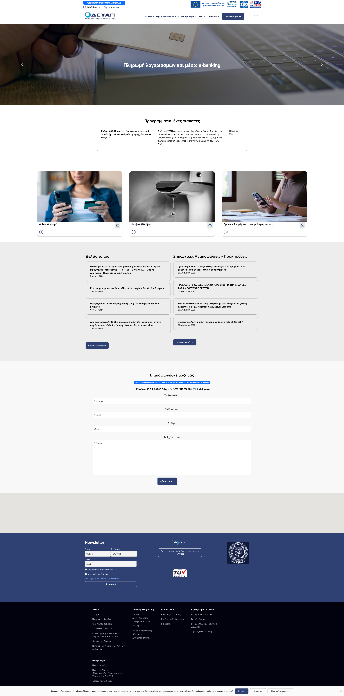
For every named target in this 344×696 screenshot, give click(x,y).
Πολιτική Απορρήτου (280, 691)
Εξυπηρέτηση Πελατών (202, 614)
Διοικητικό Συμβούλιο (102, 628)
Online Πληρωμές (233, 16)
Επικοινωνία (214, 16)
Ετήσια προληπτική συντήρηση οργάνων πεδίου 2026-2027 (210, 321)
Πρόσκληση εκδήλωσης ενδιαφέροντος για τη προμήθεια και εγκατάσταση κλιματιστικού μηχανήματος (212, 268)
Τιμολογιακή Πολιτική (201, 631)
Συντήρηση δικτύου (141, 621)
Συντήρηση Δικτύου (141, 637)
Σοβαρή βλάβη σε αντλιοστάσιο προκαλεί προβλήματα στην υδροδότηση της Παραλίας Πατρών (126, 134)
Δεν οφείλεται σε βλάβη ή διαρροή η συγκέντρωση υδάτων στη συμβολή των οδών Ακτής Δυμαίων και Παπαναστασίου (125, 323)
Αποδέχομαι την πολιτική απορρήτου (102, 578)
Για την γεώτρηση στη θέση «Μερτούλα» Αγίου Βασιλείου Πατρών (127, 288)
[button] (22, 64)
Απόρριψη (258, 691)
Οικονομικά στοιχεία (102, 623)
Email (87, 559)
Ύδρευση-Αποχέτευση (166, 16)
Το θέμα (172, 423)
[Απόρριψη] (340, 691)
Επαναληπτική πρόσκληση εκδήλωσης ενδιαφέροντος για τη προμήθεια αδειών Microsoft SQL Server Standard (212, 305)
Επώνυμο (115, 549)
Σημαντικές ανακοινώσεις (100, 569)
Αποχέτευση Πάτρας (142, 630)
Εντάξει (241, 691)
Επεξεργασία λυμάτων (172, 619)
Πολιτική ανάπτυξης (101, 619)
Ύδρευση (136, 614)
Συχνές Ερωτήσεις (200, 619)
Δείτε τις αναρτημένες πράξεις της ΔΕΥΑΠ (180, 552)
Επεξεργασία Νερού (102, 680)
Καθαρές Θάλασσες (171, 614)
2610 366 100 (113, 7)
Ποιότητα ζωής (99, 665)
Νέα (201, 16)
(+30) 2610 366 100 (182, 389)
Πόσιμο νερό (187, 16)
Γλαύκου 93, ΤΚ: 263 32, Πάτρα (152, 389)
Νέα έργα (137, 634)
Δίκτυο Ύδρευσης (140, 617)
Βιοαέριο (165, 623)
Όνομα (88, 549)
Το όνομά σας (172, 395)
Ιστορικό (96, 614)
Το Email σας (172, 409)
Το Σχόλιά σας (172, 437)
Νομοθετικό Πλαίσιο (101, 641)
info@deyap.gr (94, 7)
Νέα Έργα (137, 625)
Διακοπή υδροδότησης (98, 574)
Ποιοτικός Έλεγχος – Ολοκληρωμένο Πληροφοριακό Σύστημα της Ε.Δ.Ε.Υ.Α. (107, 673)
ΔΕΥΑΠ (148, 16)
